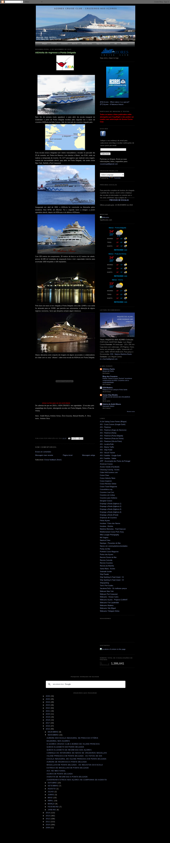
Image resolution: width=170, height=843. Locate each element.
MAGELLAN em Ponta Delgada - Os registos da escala (75, 765)
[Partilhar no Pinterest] (82, 438)
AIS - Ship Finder (106, 450)
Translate (117, 178)
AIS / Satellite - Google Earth (110, 455)
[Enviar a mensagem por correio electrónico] (69, 438)
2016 (48, 726)
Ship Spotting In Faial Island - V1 (112, 577)
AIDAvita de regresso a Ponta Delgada (55, 52)
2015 (48, 729)
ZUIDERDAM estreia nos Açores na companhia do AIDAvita (77, 780)
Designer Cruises (106, 501)
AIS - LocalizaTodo (107, 444)
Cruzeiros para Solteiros (108, 498)
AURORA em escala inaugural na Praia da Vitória (72, 738)
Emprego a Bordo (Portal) (109, 515)
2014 (48, 813)
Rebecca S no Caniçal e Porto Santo (115, 390)
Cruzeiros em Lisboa (107, 495)
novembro (53, 735)
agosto (52, 789)
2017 (48, 723)
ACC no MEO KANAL (56, 771)
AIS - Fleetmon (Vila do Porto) (111, 441)
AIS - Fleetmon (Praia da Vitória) (111, 438)
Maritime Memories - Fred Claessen (113, 529)
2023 (48, 705)
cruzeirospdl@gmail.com (109, 164)
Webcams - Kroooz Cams (109, 597)
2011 (48, 822)
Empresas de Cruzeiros (108, 518)
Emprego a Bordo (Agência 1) (110, 504)
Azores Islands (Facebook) (109, 467)
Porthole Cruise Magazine (109, 552)
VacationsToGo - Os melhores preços (113, 588)
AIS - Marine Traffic (107, 447)
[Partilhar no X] (77, 438)
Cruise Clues (104, 475)
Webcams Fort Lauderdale (109, 603)
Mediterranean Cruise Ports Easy (112, 532)
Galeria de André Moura (112, 404)
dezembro (53, 732)
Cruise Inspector (106, 481)
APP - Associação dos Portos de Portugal (115, 461)
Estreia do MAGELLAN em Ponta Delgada (68, 768)
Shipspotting (104, 583)
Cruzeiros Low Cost (107, 492)
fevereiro (53, 807)
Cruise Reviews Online (108, 484)
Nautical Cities (105, 540)
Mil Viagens (104, 538)
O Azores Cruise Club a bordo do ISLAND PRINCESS (73, 744)
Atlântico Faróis (109, 369)
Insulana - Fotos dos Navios (110, 523)
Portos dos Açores (106, 554)
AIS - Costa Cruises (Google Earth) (112, 424)
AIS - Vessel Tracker (107, 453)
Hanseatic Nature (108, 406)
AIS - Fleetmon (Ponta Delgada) (111, 436)
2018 (48, 720)
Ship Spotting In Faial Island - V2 (112, 580)
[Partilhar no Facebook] (79, 438)
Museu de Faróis (108, 371)
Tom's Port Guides (106, 585)
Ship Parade (104, 574)
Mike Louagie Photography (109, 535)
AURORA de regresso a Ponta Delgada (67, 762)
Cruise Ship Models (110, 395)
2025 (48, 699)
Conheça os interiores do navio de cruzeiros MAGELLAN (77, 753)
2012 (48, 819)
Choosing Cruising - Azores (109, 470)
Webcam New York (107, 591)
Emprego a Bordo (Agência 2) (110, 506)
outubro (52, 783)
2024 (48, 702)
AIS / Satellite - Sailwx (108, 458)
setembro (53, 786)
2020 (48, 714)
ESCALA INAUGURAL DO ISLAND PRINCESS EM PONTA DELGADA (76, 759)
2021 (48, 711)
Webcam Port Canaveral (108, 594)
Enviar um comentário (43, 452)
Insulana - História (106, 526)
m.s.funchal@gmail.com (108, 359)
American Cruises (106, 464)
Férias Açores (105, 520)
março (51, 804)
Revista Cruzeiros (106, 563)
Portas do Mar (105, 549)
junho (51, 795)
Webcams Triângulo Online (109, 611)
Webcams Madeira (106, 605)
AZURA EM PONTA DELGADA (60, 774)
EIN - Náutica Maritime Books (121, 354)
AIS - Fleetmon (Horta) (108, 433)
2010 (48, 825)
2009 (48, 828)
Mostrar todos (131, 411)
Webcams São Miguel (108, 608)
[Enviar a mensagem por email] (72, 438)
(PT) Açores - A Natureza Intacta (111, 104)
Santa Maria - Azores (107, 569)
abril (51, 801)
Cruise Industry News (107, 478)
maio (50, 798)
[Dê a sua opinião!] (75, 438)
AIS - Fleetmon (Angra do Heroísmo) (113, 430)
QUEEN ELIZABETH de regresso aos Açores (69, 750)
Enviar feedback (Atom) (52, 460)
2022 (48, 708)
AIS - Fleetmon (105, 427)
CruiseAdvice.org (106, 489)
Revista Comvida (106, 560)
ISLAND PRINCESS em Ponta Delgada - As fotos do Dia (74, 756)
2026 (48, 696)
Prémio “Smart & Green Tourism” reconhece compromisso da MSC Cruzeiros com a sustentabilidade (117, 380)
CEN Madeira (108, 388)
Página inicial (67, 455)
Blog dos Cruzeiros (110, 376)
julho (51, 792)
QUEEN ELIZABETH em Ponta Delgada (65, 747)
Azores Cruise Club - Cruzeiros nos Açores (85, 8)
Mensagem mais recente (44, 455)
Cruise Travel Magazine (108, 487)
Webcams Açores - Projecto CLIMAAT (114, 600)
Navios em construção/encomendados (114, 546)
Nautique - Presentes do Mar (110, 543)
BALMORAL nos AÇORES (58, 741)
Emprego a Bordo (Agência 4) (110, 512)
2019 (48, 717)
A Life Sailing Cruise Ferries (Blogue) (113, 421)
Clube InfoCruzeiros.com (109, 472)
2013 (48, 816)
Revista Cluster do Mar (108, 557)
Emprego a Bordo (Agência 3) (110, 509)
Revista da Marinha (107, 566)
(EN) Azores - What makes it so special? (114, 102)
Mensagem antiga (88, 455)
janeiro (52, 810)
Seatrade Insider (106, 571)
